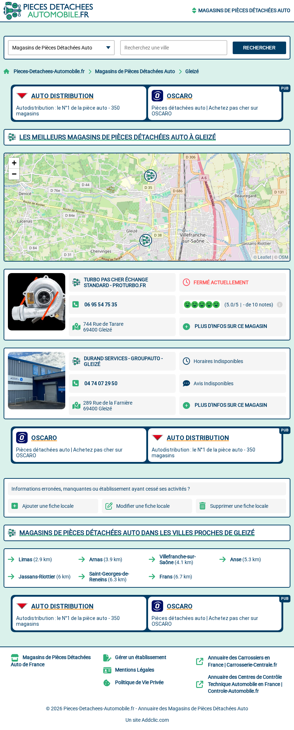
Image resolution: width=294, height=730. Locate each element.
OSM (283, 257)
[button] (144, 239)
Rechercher (259, 48)
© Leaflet (262, 257)
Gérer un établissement (140, 657)
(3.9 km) (105, 559)
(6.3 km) (109, 576)
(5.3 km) (245, 559)
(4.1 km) (178, 559)
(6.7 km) (176, 576)
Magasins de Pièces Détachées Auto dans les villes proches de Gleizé (137, 532)
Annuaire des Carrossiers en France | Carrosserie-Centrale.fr (242, 661)
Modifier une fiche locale (143, 506)
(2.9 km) (35, 559)
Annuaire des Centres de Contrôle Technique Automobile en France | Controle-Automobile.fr (245, 684)
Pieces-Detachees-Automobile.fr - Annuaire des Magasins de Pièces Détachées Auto (155, 708)
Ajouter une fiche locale (48, 506)
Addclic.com (155, 720)
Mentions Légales (134, 670)
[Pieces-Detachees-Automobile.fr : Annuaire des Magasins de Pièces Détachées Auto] (48, 11)
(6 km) (45, 576)
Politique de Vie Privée (139, 682)
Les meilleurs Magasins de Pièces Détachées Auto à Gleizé (117, 137)
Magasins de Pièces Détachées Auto (244, 10)
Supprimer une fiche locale (239, 506)
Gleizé (192, 71)
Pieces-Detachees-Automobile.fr (49, 71)
